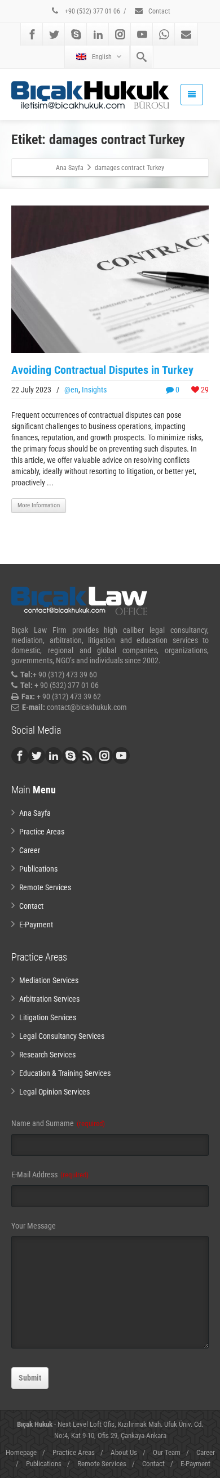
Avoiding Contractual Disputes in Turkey (102, 370)
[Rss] (87, 755)
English (102, 57)
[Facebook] (32, 34)
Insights (94, 389)
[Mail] (186, 34)
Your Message (33, 1225)
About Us (124, 1452)
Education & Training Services (65, 1073)
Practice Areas (41, 831)
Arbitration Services (49, 998)
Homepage (21, 1452)
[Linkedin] (98, 34)
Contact (158, 11)
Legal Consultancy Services (61, 1036)
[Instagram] (120, 34)
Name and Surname (58, 1123)
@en (71, 389)
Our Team (167, 1452)
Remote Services (45, 887)
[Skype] (76, 34)
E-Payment (36, 924)
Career (29, 850)
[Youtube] (142, 34)
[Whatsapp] (164, 34)
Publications (38, 868)
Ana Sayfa (35, 813)
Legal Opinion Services (54, 1091)
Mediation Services (48, 980)
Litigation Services (47, 1017)
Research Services (47, 1054)
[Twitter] (54, 34)
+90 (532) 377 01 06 (91, 11)
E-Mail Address (50, 1174)
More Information (38, 505)
